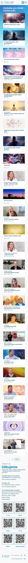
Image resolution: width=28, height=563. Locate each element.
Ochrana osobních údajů (15, 555)
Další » (17, 459)
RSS (25, 558)
